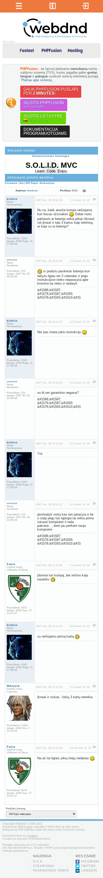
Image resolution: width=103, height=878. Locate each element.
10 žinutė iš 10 (81, 747)
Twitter (88, 866)
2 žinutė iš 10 (80, 261)
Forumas (11, 183)
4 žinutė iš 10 (80, 382)
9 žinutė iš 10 (80, 687)
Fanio (11, 564)
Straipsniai (43, 866)
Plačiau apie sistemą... (37, 80)
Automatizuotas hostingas (51, 156)
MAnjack (13, 685)
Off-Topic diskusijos (40, 183)
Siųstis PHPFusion (44, 105)
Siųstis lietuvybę (43, 118)
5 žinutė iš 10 (80, 443)
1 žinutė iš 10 (80, 200)
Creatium (32, 835)
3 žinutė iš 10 (80, 321)
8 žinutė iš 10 (80, 626)
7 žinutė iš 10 (80, 565)
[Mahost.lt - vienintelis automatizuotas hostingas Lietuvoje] (51, 50)
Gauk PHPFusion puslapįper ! (51, 91)
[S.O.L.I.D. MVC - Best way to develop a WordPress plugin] (51, 172)
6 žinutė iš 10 (80, 504)
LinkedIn (89, 870)
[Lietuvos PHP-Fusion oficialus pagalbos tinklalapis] (55, 37)
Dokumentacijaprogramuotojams (45, 131)
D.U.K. (38, 861)
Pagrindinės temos (51, 870)
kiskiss (32, 190)
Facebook (90, 861)
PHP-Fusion (25, 826)
